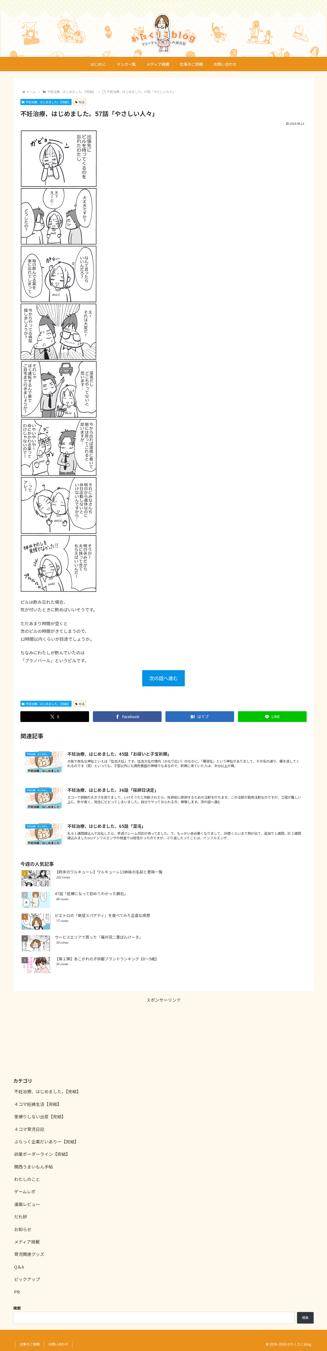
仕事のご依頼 (30, 1344)
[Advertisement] (163, 1037)
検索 (305, 1317)
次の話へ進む (163, 678)
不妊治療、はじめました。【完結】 (48, 102)
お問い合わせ (58, 1344)
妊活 (82, 102)
